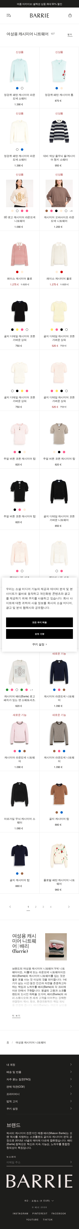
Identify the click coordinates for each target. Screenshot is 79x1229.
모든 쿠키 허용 (39, 622)
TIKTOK (48, 1219)
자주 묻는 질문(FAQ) (18, 1079)
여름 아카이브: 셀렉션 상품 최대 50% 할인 (39, 4)
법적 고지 (12, 1101)
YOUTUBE (32, 1219)
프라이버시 (12, 1094)
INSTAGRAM (20, 1213)
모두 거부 (39, 634)
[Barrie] (39, 17)
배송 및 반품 (13, 1072)
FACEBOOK (59, 1213)
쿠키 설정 (12, 1108)
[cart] (70, 15)
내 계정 (10, 1064)
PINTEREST (40, 1213)
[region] (39, 615)
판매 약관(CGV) (15, 1086)
